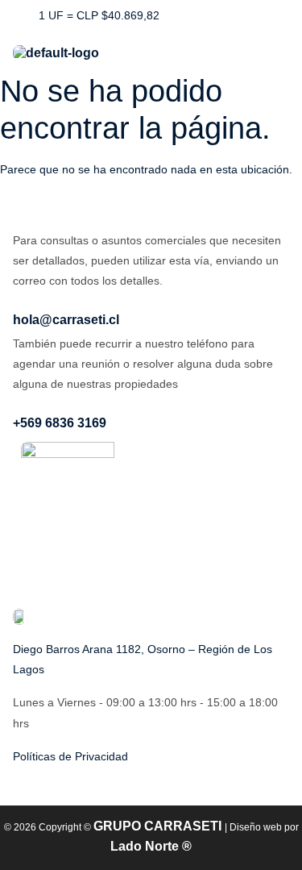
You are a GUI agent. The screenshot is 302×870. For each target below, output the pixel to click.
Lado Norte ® (151, 846)
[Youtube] (248, 16)
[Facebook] (175, 16)
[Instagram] (212, 16)
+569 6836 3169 (59, 423)
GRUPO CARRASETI (159, 826)
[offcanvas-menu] (279, 46)
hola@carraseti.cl (66, 320)
